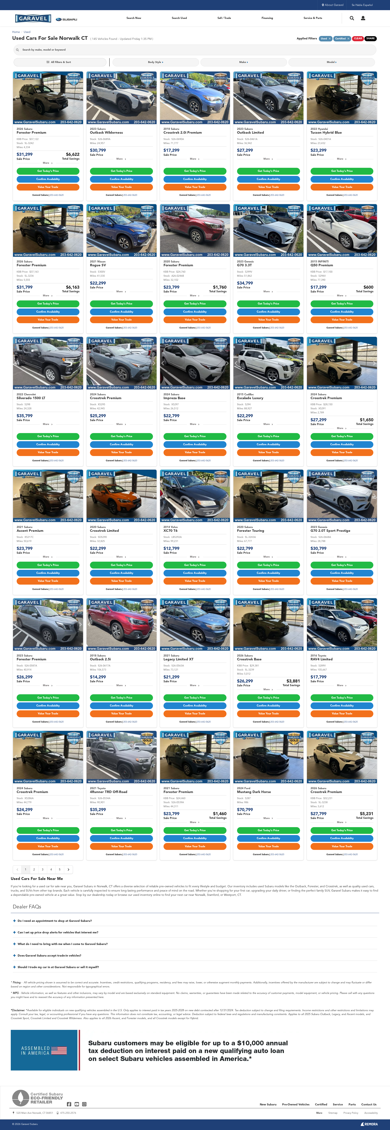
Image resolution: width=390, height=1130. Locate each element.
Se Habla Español (362, 5)
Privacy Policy (350, 1113)
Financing (267, 18)
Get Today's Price (48, 171)
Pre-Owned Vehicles (295, 1104)
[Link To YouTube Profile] (77, 1104)
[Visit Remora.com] (369, 1125)
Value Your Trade (48, 187)
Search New (134, 18)
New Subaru (268, 1104)
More (46, 163)
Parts (352, 1104)
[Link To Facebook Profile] (69, 1104)
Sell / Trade (224, 18)
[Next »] (68, 870)
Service (338, 1104)
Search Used (179, 18)
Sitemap (332, 1113)
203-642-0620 (57, 195)
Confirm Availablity (48, 179)
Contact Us (368, 1104)
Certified (321, 1104)
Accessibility (371, 1113)
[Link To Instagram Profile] (84, 1104)
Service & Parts (313, 18)
